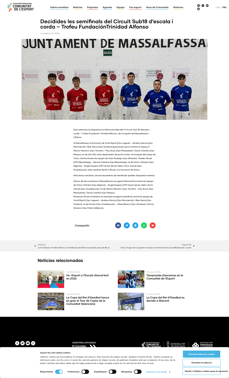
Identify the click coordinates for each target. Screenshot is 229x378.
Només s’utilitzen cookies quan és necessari (203, 371)
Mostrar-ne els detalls (157, 372)
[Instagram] (203, 5)
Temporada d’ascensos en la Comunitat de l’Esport (164, 277)
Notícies (77, 7)
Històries (178, 7)
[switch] (85, 372)
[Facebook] (198, 5)
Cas (218, 7)
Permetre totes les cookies (202, 354)
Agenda (107, 7)
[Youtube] (198, 9)
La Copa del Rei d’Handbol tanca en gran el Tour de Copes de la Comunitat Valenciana (87, 300)
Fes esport (135, 7)
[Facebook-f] (17, 343)
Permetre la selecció (201, 362)
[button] (118, 225)
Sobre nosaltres (59, 7)
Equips (121, 7)
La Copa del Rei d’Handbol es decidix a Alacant (165, 299)
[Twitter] (207, 5)
